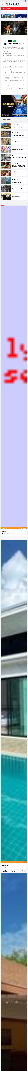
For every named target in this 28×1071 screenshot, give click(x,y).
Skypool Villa (5, 865)
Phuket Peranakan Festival (17, 148)
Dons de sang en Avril (16, 172)
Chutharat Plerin (15, 88)
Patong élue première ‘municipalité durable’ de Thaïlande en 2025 (17, 196)
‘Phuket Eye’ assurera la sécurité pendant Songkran (14, 11)
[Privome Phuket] (14, 105)
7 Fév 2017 (6, 37)
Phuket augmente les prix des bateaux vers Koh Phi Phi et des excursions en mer (18, 126)
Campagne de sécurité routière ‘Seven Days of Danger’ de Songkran (18, 134)
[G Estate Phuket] (14, 16)
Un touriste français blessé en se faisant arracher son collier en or (19, 142)
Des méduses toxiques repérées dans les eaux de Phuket (18, 181)
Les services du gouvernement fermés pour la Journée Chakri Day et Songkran (18, 165)
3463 (10, 37)
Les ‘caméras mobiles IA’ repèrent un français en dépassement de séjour (17, 189)
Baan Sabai (4, 531)
